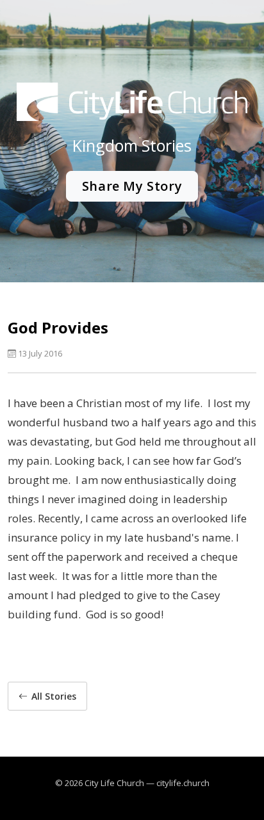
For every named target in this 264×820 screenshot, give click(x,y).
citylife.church (183, 783)
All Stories (53, 696)
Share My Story (132, 186)
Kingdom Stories (132, 145)
